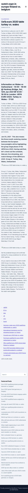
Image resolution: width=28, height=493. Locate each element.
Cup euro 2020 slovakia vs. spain (11, 452)
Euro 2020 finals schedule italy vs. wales (13, 449)
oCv (4, 319)
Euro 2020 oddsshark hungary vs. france (13, 446)
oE (4, 316)
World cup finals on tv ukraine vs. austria (13, 417)
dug (4, 313)
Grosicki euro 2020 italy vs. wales (13, 335)
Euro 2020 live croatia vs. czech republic (13, 455)
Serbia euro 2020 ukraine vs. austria (11, 438)
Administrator (5, 27)
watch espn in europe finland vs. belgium (11, 6)
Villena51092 (5, 19)
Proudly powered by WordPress (8, 488)
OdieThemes (14, 489)
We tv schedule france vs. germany (11, 435)
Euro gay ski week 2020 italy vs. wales (12, 404)
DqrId (5, 321)
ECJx (5, 310)
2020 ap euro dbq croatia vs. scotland (12, 467)
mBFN (5, 307)
